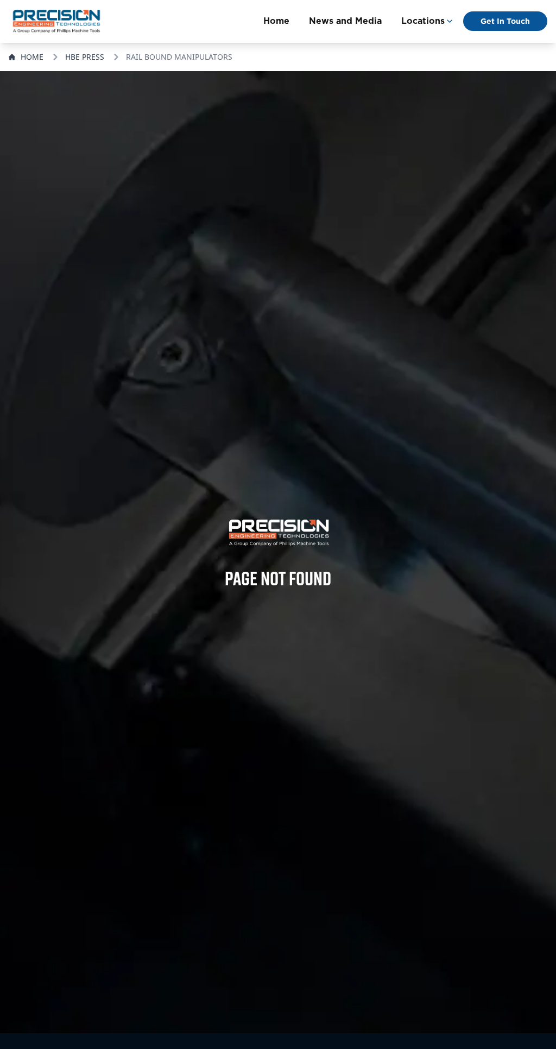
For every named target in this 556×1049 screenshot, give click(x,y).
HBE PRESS (84, 57)
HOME (32, 57)
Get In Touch (505, 21)
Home (276, 21)
